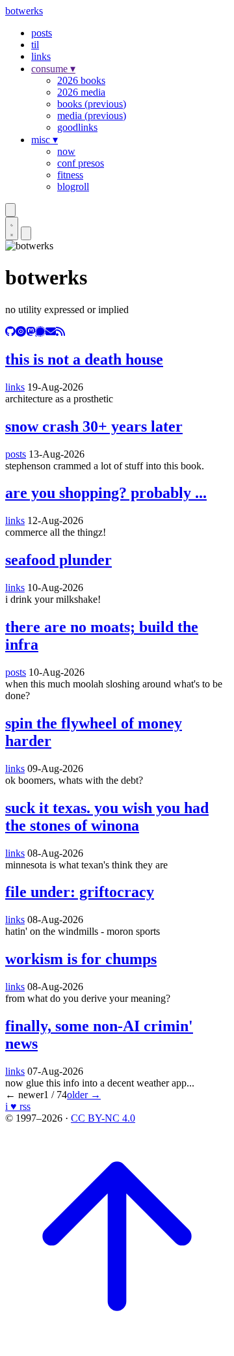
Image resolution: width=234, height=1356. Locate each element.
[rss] (60, 331)
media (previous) (91, 115)
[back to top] (117, 1344)
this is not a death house (84, 359)
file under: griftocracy (79, 891)
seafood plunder (58, 559)
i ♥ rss (18, 1106)
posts (41, 32)
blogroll (73, 186)
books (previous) (91, 103)
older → (84, 1094)
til (35, 44)
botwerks (24, 10)
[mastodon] (30, 331)
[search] (10, 210)
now (66, 151)
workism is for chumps (81, 958)
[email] (51, 331)
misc (44, 139)
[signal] (40, 331)
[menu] (26, 233)
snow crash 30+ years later (94, 426)
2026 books (81, 80)
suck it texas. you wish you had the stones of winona (107, 816)
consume (53, 68)
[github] (10, 331)
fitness (70, 174)
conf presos (80, 163)
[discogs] (21, 331)
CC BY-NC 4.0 (103, 1118)
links (41, 56)
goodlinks (77, 127)
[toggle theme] (11, 228)
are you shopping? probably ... (106, 492)
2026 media (81, 92)
